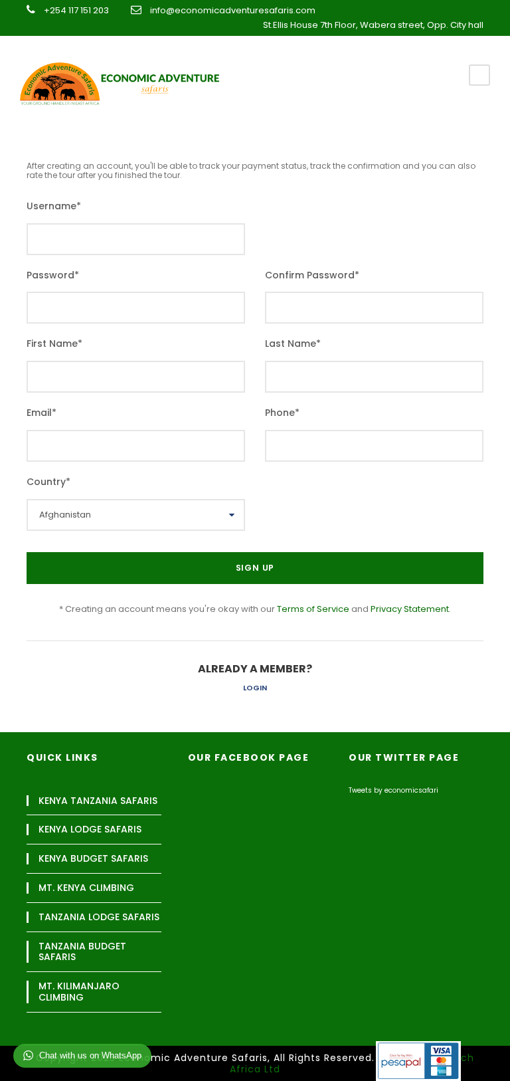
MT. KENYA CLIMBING (86, 888)
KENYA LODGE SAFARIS (90, 829)
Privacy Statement (410, 609)
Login (255, 687)
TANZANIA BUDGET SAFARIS (82, 952)
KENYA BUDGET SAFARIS (93, 858)
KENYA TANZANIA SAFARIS (98, 801)
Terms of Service (313, 609)
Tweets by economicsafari (393, 790)
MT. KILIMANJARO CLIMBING (79, 992)
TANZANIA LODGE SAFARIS (99, 917)
